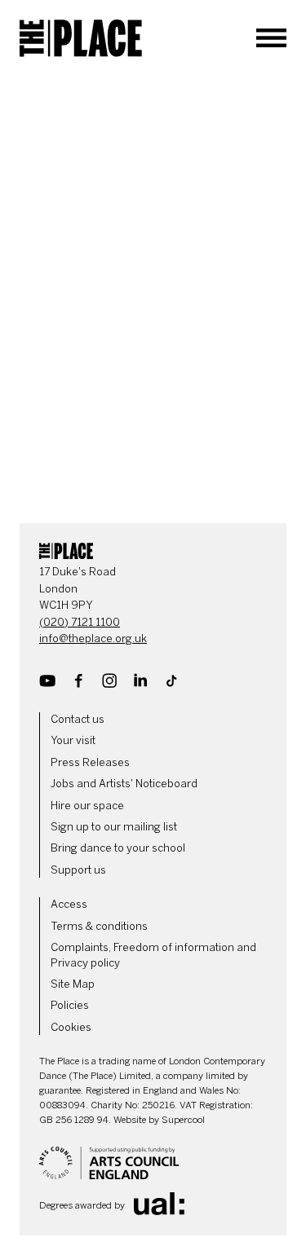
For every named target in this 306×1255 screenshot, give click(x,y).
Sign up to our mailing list (114, 827)
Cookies (71, 1027)
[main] (153, 290)
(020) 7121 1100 (79, 622)
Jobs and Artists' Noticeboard (124, 783)
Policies (70, 1005)
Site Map (73, 984)
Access (69, 904)
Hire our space (87, 805)
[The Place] (81, 38)
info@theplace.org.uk (93, 638)
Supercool (183, 1119)
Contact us (77, 719)
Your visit (73, 740)
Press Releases (90, 762)
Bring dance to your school (118, 848)
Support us (78, 870)
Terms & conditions (99, 926)
